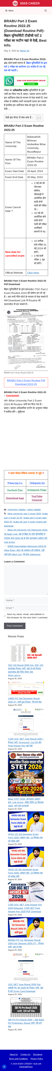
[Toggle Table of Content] (37, 118)
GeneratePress (26, 1067)
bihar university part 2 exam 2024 (24, 513)
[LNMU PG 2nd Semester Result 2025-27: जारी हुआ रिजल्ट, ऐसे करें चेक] (26, 689)
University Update (16, 509)
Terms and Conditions (18, 1059)
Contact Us (25, 1054)
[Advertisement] (26, 443)
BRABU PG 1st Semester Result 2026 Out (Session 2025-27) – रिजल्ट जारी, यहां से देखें (26, 943)
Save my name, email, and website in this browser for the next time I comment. (27, 616)
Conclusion (12, 395)
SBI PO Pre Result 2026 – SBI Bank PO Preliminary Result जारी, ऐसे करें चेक (26, 1023)
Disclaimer (37, 1054)
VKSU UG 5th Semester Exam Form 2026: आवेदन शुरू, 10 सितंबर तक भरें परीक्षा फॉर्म (25, 873)
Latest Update (34, 509)
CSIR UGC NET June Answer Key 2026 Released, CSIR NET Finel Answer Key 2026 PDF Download (25, 908)
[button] (45, 11)
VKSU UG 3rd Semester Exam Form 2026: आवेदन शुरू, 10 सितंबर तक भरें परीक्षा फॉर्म (25, 837)
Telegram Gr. (37, 483)
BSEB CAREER (30, 3)
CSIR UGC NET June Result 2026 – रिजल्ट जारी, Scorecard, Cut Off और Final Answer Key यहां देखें (26, 742)
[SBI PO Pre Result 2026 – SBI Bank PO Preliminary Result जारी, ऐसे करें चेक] (26, 1007)
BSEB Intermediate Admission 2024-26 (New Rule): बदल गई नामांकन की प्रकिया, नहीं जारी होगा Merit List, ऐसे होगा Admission (25, 550)
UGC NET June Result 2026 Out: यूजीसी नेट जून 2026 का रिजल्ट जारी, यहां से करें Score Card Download (25, 988)
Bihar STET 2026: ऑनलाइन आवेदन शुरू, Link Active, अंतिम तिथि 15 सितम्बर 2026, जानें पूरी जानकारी (26, 802)
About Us (14, 1054)
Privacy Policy (37, 1059)
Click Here (33, 272)
